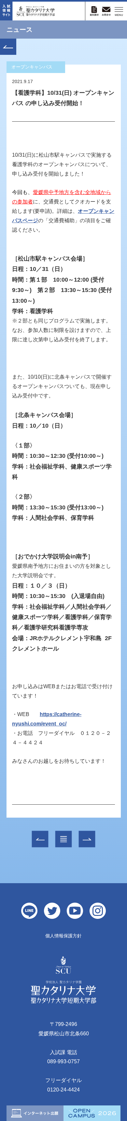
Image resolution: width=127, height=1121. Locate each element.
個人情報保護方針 (63, 935)
